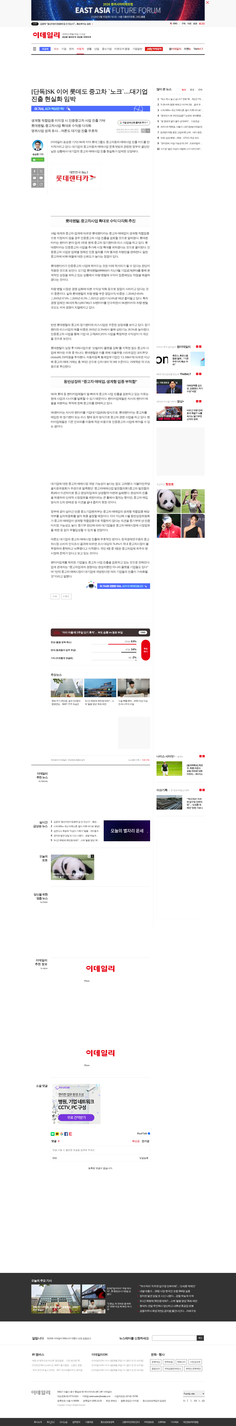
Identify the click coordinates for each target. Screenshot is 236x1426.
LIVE (35, 24)
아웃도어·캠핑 (122, 48)
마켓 (187, 48)
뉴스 (184, 89)
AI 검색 (45, 49)
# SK (55, 596)
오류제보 (162, 1422)
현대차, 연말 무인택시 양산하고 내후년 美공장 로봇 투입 (168, 1306)
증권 (192, 89)
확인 (200, 1338)
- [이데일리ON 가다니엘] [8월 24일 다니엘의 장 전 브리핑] (117, 1365)
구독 (183, 23)
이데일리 (62, 35)
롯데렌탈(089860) (97, 270)
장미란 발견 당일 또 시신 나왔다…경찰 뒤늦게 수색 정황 (168, 1296)
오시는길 (63, 1422)
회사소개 (38, 1422)
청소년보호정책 (107, 1422)
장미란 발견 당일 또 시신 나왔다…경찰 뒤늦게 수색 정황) (78, 835)
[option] (92, 24)
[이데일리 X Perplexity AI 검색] (90, 108)
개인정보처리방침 (190, 1422)
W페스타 (181, 1362)
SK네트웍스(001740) (77, 302)
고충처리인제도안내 (130, 1422)
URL (41, 184)
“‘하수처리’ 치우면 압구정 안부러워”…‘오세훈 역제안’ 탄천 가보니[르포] (175, 1286)
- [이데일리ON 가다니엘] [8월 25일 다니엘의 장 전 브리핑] (117, 1360)
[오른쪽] (92, 856)
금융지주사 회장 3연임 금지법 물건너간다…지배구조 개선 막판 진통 (174, 1311)
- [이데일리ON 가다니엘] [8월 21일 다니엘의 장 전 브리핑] (117, 1370)
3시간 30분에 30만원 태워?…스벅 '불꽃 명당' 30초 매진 (167, 1301)
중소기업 (107, 48)
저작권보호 (149, 1422)
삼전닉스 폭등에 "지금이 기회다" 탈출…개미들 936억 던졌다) (80, 831)
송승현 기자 (37, 154)
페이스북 (34, 171)
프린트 (41, 178)
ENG (175, 23)
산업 (96, 48)
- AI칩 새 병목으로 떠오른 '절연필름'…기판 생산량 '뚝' (55, 1360)
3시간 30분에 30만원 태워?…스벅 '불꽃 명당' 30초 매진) (78, 840)
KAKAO (34, 184)
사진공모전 (195, 1362)
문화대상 (156, 1362)
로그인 (202, 23)
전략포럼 (168, 1362)
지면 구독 (145, 760)
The (198, 48)
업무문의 (76, 1422)
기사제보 (174, 1422)
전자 (71, 48)
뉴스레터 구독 (133, 760)
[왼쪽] (89, 856)
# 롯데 (66, 596)
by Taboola (43, 781)
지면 (189, 23)
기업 (63, 48)
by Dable (44, 902)
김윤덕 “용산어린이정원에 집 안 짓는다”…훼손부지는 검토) (79, 822)
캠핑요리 (156, 1368)
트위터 (41, 171)
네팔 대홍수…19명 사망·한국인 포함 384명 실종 (163, 1291)
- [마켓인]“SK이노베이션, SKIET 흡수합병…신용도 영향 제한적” (58, 1365)
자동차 (80, 48)
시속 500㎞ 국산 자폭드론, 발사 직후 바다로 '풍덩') (75, 826)
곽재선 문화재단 (193, 1368)
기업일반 (137, 48)
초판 (195, 23)
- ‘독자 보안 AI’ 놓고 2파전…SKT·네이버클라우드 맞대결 (56, 1370)
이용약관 (89, 1422)
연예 (200, 89)
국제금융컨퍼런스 (172, 1368)
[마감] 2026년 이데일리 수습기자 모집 (64, 1338)
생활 (89, 48)
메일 (34, 178)
